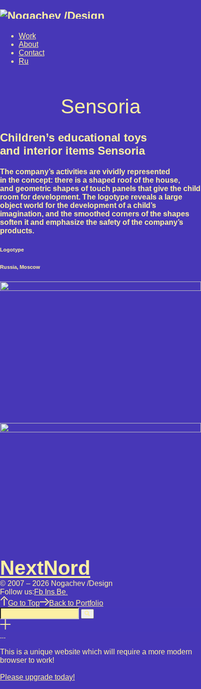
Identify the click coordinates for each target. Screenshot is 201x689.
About (28, 44)
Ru (24, 61)
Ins (51, 592)
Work (27, 36)
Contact (31, 53)
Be (62, 592)
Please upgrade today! (37, 677)
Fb (39, 592)
